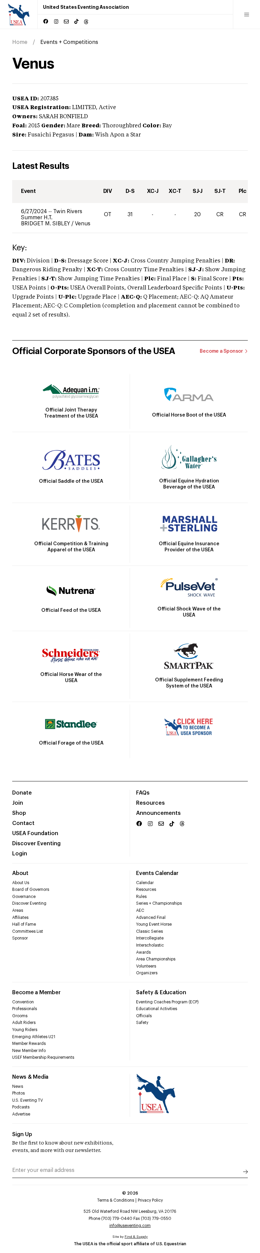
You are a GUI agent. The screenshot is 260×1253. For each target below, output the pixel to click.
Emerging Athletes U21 (33, 1037)
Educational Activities (156, 1009)
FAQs (143, 793)
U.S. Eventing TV (27, 1100)
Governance (24, 897)
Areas (17, 910)
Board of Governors (30, 889)
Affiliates (20, 918)
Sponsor (20, 938)
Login (19, 853)
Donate (22, 793)
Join (17, 803)
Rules (141, 897)
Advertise (21, 1114)
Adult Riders (24, 1023)
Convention (23, 1002)
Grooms (19, 1016)
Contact (23, 823)
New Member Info (29, 1051)
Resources (150, 803)
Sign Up (22, 1134)
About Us (20, 883)
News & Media (30, 1077)
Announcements (158, 813)
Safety (142, 1023)
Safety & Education (161, 992)
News (17, 1086)
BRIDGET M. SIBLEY (46, 223)
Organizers (146, 973)
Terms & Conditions (115, 1200)
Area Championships (155, 959)
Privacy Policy (150, 1200)
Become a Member (36, 992)
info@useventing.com (130, 1226)
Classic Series (149, 931)
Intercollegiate (150, 938)
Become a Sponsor (221, 351)
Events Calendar (157, 873)
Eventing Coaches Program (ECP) (167, 1002)
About (20, 873)
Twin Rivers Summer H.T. (51, 214)
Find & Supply (136, 1236)
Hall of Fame (24, 924)
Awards (143, 952)
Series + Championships (159, 903)
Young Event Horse (154, 924)
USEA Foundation (35, 833)
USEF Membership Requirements (43, 1057)
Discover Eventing (36, 843)
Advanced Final (151, 918)
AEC (140, 910)
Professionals (24, 1009)
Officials (144, 1016)
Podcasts (20, 1107)
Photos (18, 1093)
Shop (19, 813)
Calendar (145, 883)
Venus (82, 223)
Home (19, 42)
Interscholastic (150, 945)
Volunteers (146, 966)
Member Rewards (29, 1044)
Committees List (27, 931)
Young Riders (24, 1030)
